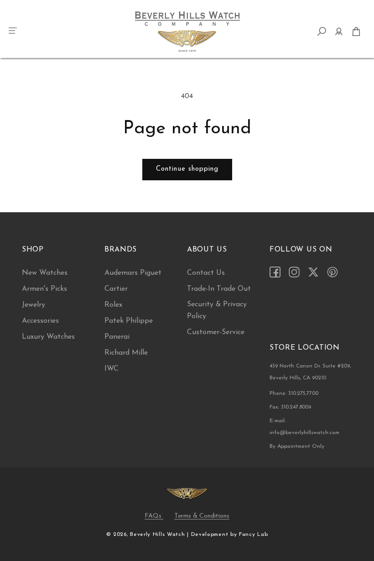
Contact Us (206, 273)
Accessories (40, 321)
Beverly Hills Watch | (159, 534)
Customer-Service (215, 332)
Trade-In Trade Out (219, 289)
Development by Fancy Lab (229, 534)
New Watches (45, 273)
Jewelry (33, 305)
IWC (111, 368)
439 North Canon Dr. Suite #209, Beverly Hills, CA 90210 (310, 372)
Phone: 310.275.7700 (294, 393)
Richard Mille (126, 353)
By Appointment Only (297, 446)
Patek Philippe (128, 321)
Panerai (117, 337)
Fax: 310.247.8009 (290, 407)
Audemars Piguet (132, 273)
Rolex (113, 305)
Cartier (116, 289)
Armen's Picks (44, 289)
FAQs (154, 516)
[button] (14, 31)
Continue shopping (187, 169)
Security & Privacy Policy (217, 310)
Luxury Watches (48, 337)
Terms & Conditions (201, 516)
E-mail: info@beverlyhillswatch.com (304, 426)
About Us (207, 249)
